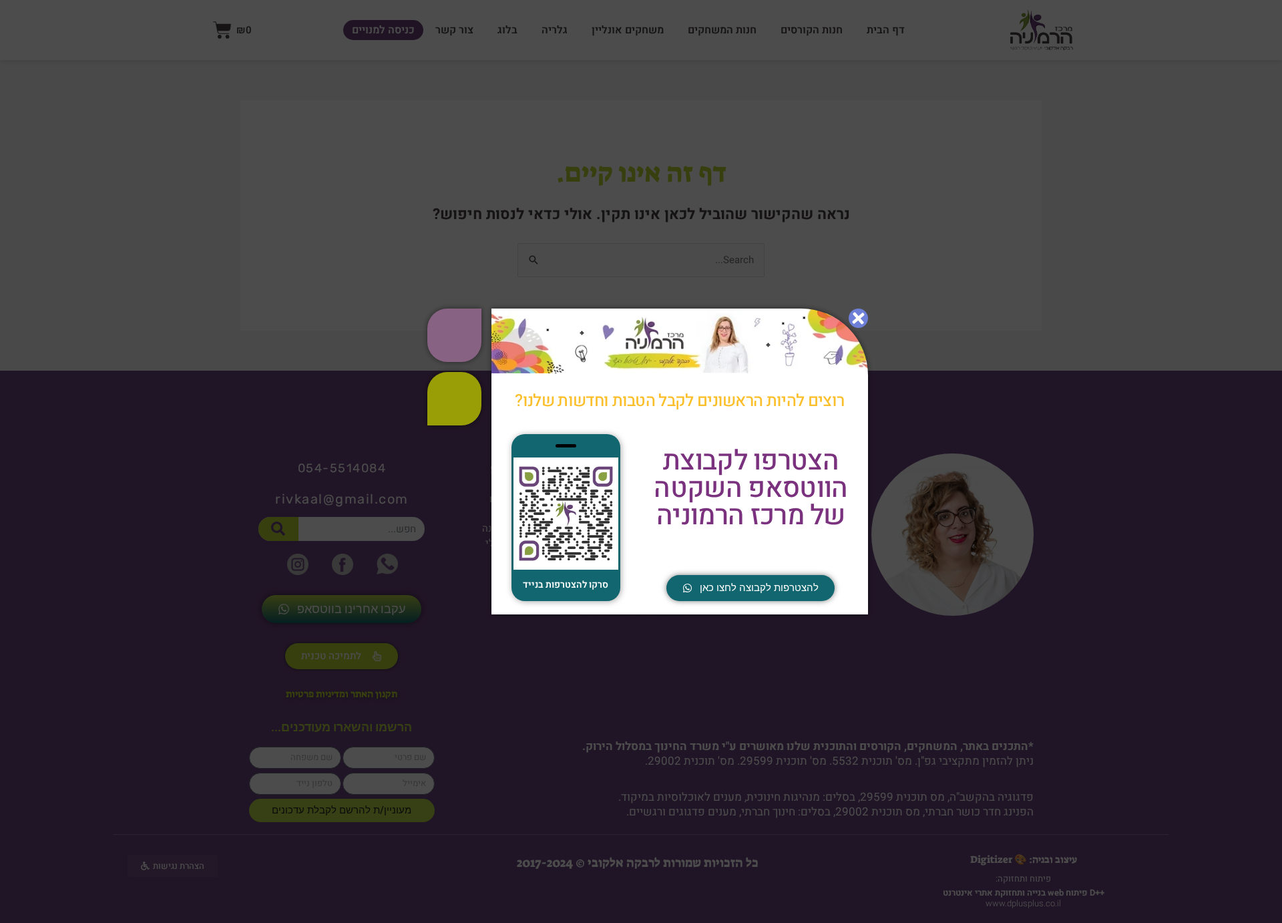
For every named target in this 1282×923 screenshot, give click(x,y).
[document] (641, 461)
